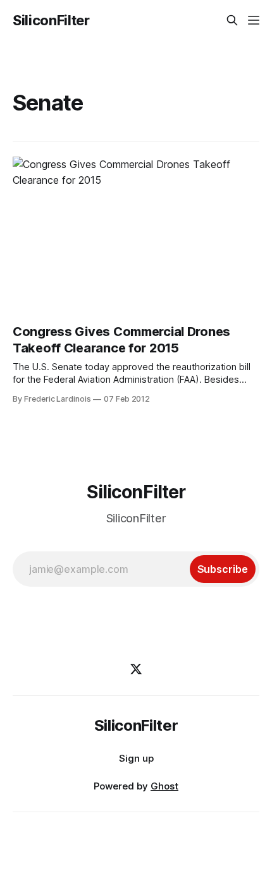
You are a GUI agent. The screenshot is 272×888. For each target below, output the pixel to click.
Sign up (136, 758)
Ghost (164, 786)
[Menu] (254, 20)
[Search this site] (232, 20)
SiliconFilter (51, 20)
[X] (136, 669)
